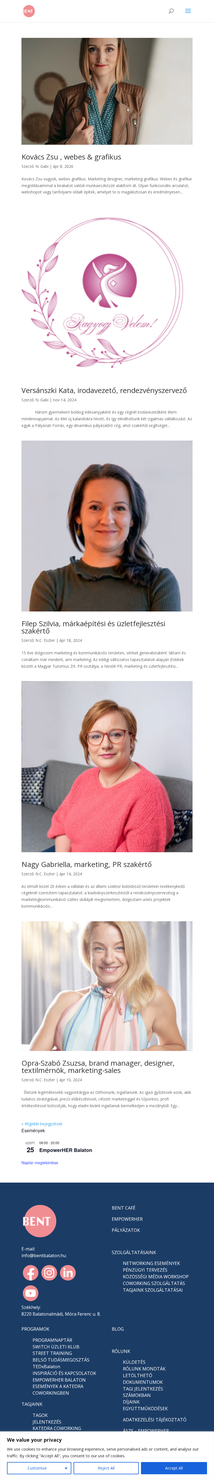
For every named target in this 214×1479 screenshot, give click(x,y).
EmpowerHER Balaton (65, 1150)
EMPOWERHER (127, 1219)
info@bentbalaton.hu (43, 1255)
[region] (107, 1455)
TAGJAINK (31, 1404)
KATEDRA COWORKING (57, 1428)
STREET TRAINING (52, 1353)
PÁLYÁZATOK (126, 1230)
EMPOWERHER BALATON (59, 1380)
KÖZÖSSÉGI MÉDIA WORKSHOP (156, 1277)
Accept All (174, 1468)
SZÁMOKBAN (137, 1395)
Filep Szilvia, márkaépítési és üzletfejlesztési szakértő (93, 627)
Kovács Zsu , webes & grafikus (71, 157)
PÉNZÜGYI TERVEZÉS (145, 1270)
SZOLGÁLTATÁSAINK (134, 1252)
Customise (37, 1468)
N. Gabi (41, 166)
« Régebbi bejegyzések (41, 1123)
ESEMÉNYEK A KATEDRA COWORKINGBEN (58, 1389)
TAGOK (40, 1415)
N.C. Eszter (45, 640)
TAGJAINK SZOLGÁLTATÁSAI (153, 1290)
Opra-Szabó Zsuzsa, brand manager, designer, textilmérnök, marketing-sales (98, 1066)
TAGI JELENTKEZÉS (143, 1389)
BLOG (118, 1329)
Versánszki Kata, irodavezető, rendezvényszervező (104, 390)
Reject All (106, 1468)
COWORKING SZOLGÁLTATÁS (154, 1283)
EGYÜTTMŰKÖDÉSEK (145, 1409)
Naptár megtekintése (39, 1162)
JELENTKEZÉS (47, 1422)
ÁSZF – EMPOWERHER (146, 1431)
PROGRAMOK (35, 1329)
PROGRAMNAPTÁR (52, 1340)
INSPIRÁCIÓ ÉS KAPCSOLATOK (64, 1373)
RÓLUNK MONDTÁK (144, 1369)
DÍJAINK (131, 1402)
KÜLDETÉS (134, 1362)
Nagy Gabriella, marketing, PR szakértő (86, 864)
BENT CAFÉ (123, 1208)
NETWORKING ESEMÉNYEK (151, 1263)
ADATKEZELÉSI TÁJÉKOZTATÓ (154, 1420)
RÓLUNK (121, 1351)
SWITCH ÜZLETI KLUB (56, 1347)
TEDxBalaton (46, 1366)
